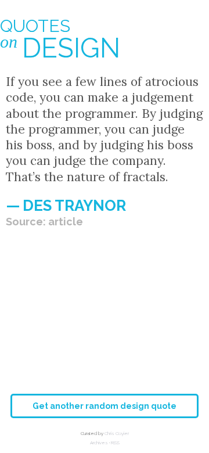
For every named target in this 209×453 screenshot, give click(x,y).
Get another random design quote (104, 406)
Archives (99, 442)
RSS (115, 442)
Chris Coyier (117, 433)
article (65, 221)
